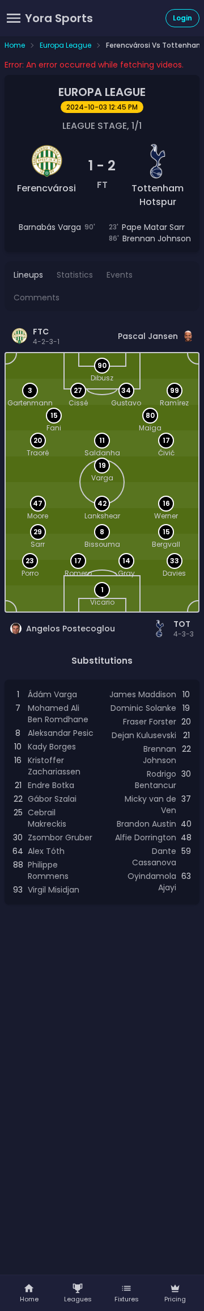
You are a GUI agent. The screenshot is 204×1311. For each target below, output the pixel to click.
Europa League (65, 45)
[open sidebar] (14, 18)
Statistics (75, 274)
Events (120, 274)
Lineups (28, 274)
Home (15, 45)
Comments (37, 297)
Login (182, 18)
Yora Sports (59, 18)
